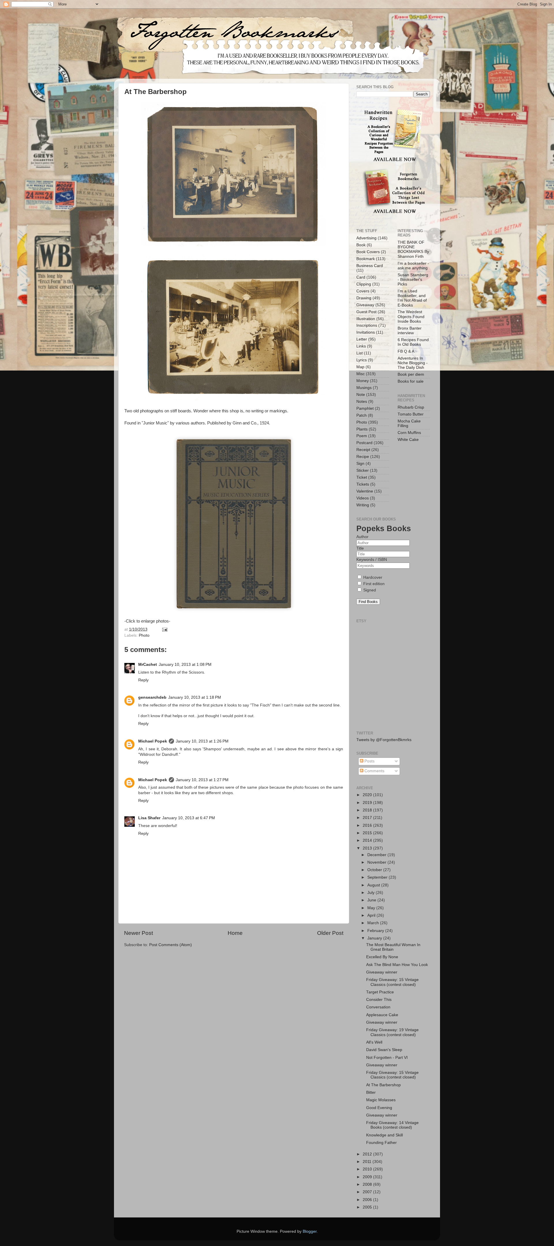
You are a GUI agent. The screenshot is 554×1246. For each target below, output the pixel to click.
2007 (368, 1192)
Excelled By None (382, 957)
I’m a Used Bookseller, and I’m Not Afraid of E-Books (412, 298)
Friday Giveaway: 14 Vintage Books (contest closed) (392, 1125)
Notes (361, 401)
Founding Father (381, 1142)
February (376, 931)
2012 (368, 1154)
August (374, 885)
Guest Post (366, 312)
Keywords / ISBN (371, 559)
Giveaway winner (381, 972)
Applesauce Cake (382, 1015)
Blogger (310, 1231)
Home (235, 933)
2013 (368, 848)
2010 (368, 1169)
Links (361, 346)
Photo (144, 635)
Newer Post (138, 933)
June (372, 900)
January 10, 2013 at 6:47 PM (188, 818)
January (375, 938)
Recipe (362, 456)
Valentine (364, 491)
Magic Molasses (381, 1100)
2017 (368, 817)
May (371, 908)
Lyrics (361, 360)
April (372, 915)
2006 (368, 1200)
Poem (361, 436)
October (375, 870)
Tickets (362, 484)
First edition (373, 584)
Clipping (363, 284)
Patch (361, 415)
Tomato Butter (411, 414)
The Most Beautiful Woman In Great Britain (393, 947)
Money (362, 381)
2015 (368, 833)
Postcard (364, 443)
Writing (362, 505)
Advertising (366, 238)
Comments (373, 771)
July (371, 892)
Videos (362, 498)
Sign (360, 463)
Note (360, 394)
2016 (368, 825)
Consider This (379, 999)
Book (361, 245)
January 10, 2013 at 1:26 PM (202, 741)
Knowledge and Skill (384, 1135)
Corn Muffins (409, 433)
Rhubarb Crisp (411, 407)
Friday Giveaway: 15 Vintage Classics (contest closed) (392, 982)
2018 (368, 810)
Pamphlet (365, 408)
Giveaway (365, 305)
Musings (364, 388)
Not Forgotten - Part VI (387, 1057)
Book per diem (411, 374)
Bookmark (365, 259)
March (373, 923)
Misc (360, 374)
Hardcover (372, 577)
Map (360, 367)
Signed (369, 590)
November (377, 862)
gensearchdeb (152, 697)
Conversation (378, 1007)
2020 (368, 795)
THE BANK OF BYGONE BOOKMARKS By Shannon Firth (413, 249)
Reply (143, 680)
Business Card (369, 266)
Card (360, 277)
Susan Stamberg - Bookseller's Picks (413, 279)
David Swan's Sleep (384, 1050)
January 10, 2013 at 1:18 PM (194, 697)
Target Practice (380, 992)
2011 (368, 1161)
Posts (369, 761)
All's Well (374, 1042)
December (377, 855)
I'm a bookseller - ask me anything (413, 265)
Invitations (365, 332)
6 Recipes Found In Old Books (413, 342)
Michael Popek (152, 741)
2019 (368, 802)
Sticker (362, 470)
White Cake (408, 439)
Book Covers (368, 252)
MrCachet (147, 664)
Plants (362, 429)
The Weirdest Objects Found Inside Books (411, 316)
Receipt (363, 450)
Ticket (361, 477)
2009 (368, 1177)
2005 (368, 1207)
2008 (368, 1184)
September (378, 877)
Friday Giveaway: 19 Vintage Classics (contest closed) (392, 1032)
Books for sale (411, 381)
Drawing (363, 298)
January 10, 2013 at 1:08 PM (185, 664)
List (359, 353)
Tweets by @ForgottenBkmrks (383, 740)
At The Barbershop (383, 1085)
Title (360, 548)
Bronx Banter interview (410, 330)
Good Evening (379, 1108)
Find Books (368, 601)
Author (362, 537)
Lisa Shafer (149, 818)
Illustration (365, 319)
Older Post (330, 933)
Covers (362, 291)
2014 (368, 840)
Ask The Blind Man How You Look (397, 965)
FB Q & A (406, 351)
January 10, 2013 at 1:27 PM (202, 780)
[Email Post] (164, 629)
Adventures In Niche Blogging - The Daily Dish (413, 363)
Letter (361, 339)
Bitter (371, 1092)
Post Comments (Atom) (170, 945)
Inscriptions (366, 325)
